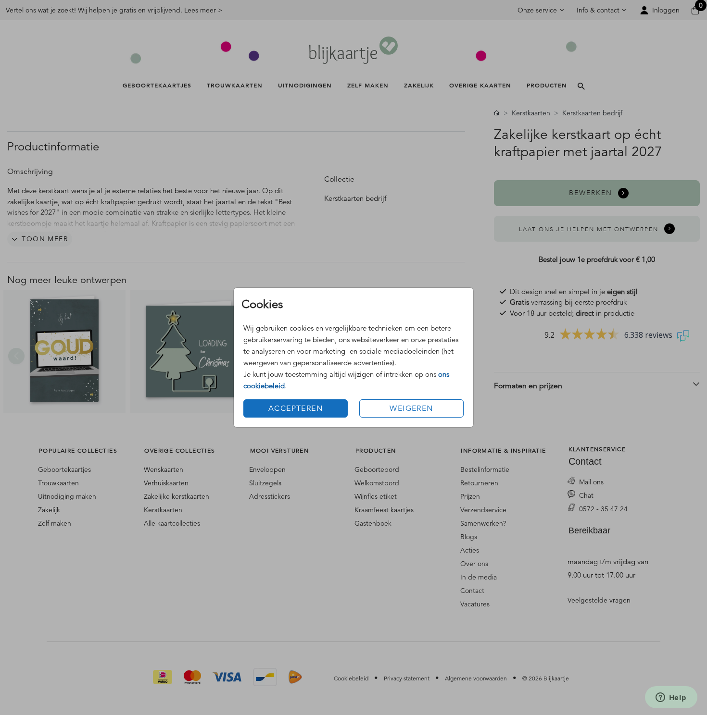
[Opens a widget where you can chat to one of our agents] (670, 698)
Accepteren (295, 408)
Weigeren (411, 408)
